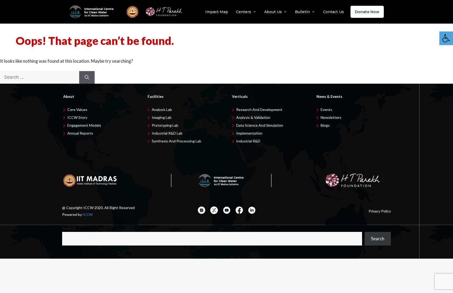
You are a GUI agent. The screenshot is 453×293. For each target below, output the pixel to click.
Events (326, 109)
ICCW (88, 214)
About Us (273, 11)
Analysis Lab (162, 109)
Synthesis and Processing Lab (176, 141)
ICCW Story (77, 117)
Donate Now (367, 11)
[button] (446, 38)
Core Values (77, 109)
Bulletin (302, 11)
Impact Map (216, 11)
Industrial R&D (248, 141)
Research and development (259, 109)
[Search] (87, 77)
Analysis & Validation (253, 117)
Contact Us (333, 11)
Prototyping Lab (165, 125)
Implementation (249, 133)
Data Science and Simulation (259, 125)
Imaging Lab (161, 117)
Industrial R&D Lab (167, 133)
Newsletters (331, 117)
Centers (243, 11)
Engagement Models (84, 125)
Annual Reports (80, 133)
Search (69, 228)
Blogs (325, 125)
